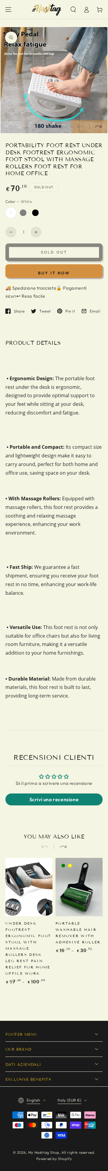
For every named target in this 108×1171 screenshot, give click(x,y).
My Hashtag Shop (43, 1152)
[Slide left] (80, 126)
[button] (73, 9)
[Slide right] (98, 126)
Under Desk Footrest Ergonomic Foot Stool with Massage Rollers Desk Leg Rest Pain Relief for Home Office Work (28, 948)
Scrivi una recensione (54, 799)
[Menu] (8, 9)
